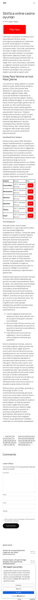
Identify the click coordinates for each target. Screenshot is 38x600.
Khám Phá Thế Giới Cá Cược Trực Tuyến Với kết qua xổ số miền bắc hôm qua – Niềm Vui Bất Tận (9, 440)
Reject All (18, 589)
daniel (10, 21)
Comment (6, 472)
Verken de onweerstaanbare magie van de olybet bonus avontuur (14, 552)
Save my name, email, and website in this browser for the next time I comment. (20, 520)
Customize (18, 585)
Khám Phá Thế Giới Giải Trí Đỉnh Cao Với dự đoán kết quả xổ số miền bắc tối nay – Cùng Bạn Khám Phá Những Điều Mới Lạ (26, 440)
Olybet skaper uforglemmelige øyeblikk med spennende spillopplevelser (14, 562)
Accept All (18, 592)
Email (5, 503)
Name (5, 495)
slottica (16, 21)
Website (5, 511)
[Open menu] (34, 3)
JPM (4, 3)
